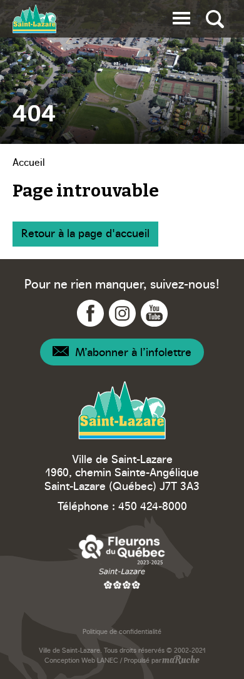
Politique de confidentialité (122, 631)
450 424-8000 (152, 505)
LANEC (107, 660)
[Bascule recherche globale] (214, 19)
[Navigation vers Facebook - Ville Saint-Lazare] (90, 313)
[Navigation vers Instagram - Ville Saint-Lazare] (122, 313)
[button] (181, 16)
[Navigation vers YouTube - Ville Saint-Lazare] (154, 313)
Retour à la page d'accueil (85, 232)
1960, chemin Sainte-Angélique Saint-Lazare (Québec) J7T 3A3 (122, 478)
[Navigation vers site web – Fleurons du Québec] (122, 561)
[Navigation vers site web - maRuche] (180, 660)
